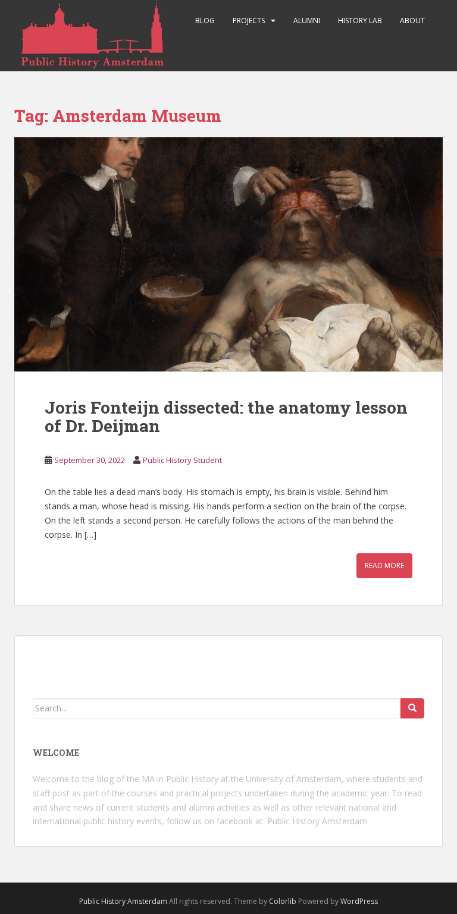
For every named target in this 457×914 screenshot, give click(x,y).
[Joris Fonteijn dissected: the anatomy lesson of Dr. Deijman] (228, 254)
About (412, 20)
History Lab (360, 20)
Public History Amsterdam (317, 821)
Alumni (306, 20)
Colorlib (282, 901)
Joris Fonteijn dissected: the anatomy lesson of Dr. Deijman (226, 416)
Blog (205, 20)
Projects (249, 20)
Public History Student (182, 460)
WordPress (359, 901)
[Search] (412, 708)
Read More (384, 565)
